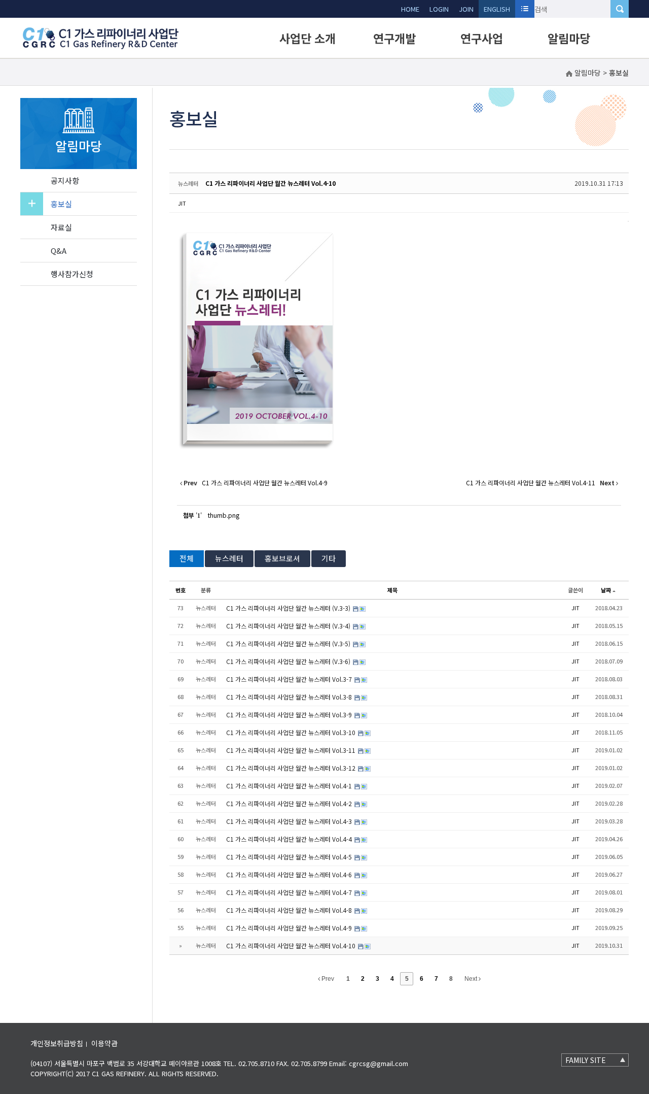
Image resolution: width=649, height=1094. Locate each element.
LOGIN (439, 9)
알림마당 (569, 38)
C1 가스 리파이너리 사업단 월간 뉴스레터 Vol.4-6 (289, 874)
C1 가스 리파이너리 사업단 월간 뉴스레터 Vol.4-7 (289, 892)
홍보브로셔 (282, 558)
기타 (328, 558)
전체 (186, 558)
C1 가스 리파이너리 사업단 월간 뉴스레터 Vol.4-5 (289, 856)
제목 (392, 590)
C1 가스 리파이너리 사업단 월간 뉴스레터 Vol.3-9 (289, 714)
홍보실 (61, 203)
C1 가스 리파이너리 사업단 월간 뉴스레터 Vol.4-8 (289, 910)
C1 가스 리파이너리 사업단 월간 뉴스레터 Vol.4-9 (289, 927)
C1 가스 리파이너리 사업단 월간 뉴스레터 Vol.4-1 (289, 785)
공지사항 (65, 180)
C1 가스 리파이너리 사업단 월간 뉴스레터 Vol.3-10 (291, 732)
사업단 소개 (307, 38)
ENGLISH (497, 9)
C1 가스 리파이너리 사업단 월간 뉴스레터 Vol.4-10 (270, 183)
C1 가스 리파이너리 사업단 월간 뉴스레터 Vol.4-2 (289, 803)
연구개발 (394, 38)
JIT (182, 203)
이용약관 (104, 1043)
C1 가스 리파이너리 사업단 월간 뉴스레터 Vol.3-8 (289, 696)
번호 (180, 590)
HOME (410, 9)
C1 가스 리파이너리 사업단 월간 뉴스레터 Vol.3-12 (291, 768)
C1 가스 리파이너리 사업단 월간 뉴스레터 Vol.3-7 (289, 679)
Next (471, 978)
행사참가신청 (72, 274)
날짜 (606, 590)
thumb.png (223, 515)
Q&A (58, 250)
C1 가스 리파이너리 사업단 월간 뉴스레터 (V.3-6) (289, 661)
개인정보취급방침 (56, 1043)
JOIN (466, 9)
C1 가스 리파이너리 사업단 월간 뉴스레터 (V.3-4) (289, 625)
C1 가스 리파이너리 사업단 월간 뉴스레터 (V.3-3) (289, 608)
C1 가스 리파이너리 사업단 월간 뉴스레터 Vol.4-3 (289, 821)
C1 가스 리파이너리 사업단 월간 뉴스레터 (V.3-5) (289, 643)
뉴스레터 (229, 558)
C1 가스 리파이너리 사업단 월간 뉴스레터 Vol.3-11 (291, 750)
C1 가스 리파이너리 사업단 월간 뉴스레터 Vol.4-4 (289, 839)
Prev (327, 978)
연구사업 (481, 38)
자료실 (61, 227)
